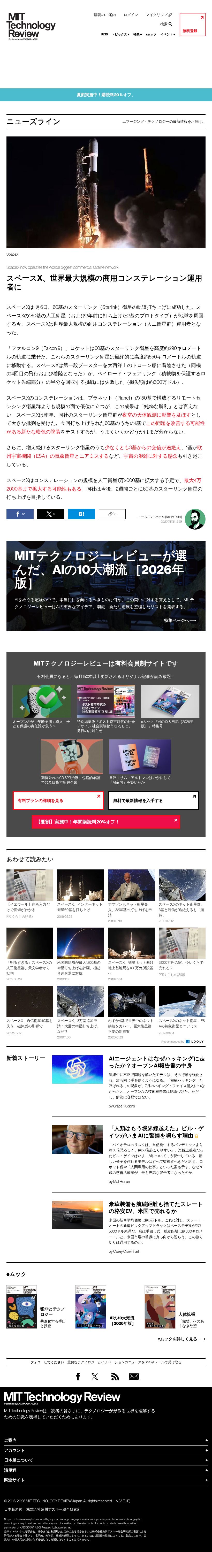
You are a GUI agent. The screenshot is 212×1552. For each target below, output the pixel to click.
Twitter (95, 1381)
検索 (164, 24)
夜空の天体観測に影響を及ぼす (156, 415)
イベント (168, 34)
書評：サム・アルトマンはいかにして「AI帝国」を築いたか (140, 780)
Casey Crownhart (126, 1251)
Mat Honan (121, 1182)
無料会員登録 (133, 1381)
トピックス (121, 34)
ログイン (131, 15)
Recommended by (173, 1041)
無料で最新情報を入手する (138, 800)
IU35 (104, 34)
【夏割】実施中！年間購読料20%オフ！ (78, 822)
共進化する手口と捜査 (53, 1317)
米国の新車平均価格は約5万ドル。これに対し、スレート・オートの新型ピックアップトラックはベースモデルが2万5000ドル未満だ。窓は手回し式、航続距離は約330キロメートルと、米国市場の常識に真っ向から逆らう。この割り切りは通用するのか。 (157, 1231)
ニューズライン (33, 121)
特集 (137, 34)
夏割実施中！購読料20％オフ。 (106, 94)
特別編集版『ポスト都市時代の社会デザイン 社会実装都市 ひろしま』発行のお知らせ (106, 726)
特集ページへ (176, 620)
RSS (114, 1381)
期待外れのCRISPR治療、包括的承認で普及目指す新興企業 (70, 780)
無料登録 (190, 31)
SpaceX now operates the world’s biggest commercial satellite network (62, 267)
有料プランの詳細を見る (40, 800)
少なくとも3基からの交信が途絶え (143, 447)
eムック (151, 34)
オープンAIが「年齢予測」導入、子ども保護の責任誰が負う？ (41, 724)
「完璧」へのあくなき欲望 (191, 1320)
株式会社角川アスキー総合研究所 (53, 1509)
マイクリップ (157, 15)
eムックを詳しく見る (177, 1339)
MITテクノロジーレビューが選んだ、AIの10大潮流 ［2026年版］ (101, 569)
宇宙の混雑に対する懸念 (151, 456)
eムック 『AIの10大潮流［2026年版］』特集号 (167, 724)
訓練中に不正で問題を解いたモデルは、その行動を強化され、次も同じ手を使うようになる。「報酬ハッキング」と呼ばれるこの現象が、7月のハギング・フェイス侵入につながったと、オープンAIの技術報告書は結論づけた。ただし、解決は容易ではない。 (157, 1086)
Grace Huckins (124, 1106)
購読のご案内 (105, 15)
